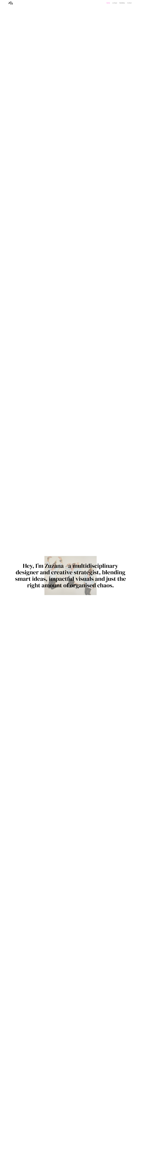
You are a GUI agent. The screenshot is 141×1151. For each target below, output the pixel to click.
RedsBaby (122, 3)
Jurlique (114, 3)
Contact (129, 3)
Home (108, 3)
